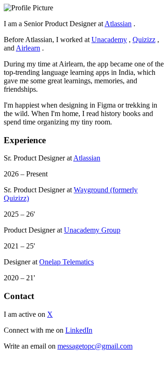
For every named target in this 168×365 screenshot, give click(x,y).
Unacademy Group (92, 230)
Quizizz (144, 40)
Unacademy (109, 40)
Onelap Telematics (66, 262)
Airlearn (28, 48)
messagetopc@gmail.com (95, 346)
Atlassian (118, 24)
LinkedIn (78, 330)
